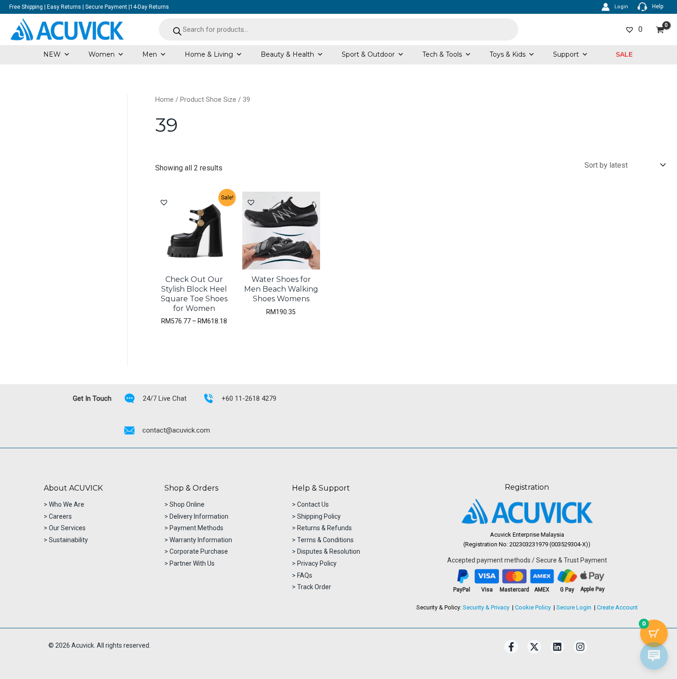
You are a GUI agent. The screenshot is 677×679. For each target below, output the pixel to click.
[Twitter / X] (534, 647)
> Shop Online (184, 504)
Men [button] (149, 54)
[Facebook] (511, 647)
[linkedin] (557, 647)
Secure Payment (106, 7)
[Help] (650, 7)
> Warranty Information (198, 540)
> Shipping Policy (316, 516)
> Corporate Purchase (196, 551)
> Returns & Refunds (322, 528)
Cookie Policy (533, 607)
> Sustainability (66, 540)
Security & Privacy (486, 607)
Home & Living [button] (209, 54)
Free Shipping (26, 7)
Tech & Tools (442, 54)
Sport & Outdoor (368, 54)
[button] (624, 54)
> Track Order (311, 587)
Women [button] (101, 54)
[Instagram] (580, 647)
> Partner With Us (189, 563)
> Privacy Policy (314, 563)
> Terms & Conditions (323, 540)
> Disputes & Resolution (326, 551)
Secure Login (573, 607)
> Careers (58, 516)
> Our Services (65, 528)
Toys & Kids (507, 54)
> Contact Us (310, 504)
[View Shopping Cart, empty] (660, 30)
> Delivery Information (196, 516)
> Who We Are (64, 504)
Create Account (617, 607)
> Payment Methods (193, 528)
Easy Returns (64, 7)
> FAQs (302, 575)
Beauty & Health (287, 54)
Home (164, 99)
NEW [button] (52, 54)
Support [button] (566, 54)
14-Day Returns (149, 7)
